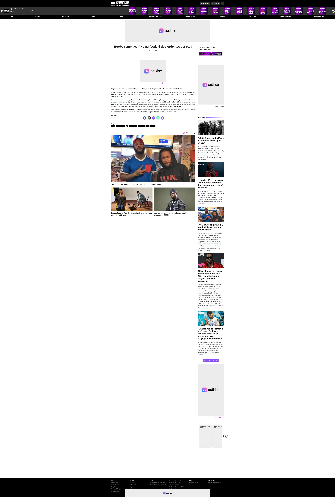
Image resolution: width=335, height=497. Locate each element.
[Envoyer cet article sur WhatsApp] (158, 119)
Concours (252, 16)
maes (147, 126)
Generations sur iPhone (157, 483)
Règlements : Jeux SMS (176, 487)
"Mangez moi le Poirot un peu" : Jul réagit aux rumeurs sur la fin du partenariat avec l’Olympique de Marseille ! (211, 334)
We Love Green (159, 112)
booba (113, 126)
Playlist (113, 487)
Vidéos (222, 16)
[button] (205, 436)
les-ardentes (141, 126)
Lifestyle (122, 16)
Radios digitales (155, 16)
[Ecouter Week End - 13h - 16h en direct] (210, 53)
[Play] (2, 11)
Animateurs (115, 485)
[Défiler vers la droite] (225, 436)
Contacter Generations (214, 483)
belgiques (152, 126)
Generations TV (191, 16)
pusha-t (118, 126)
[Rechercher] (222, 3)
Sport (93, 16)
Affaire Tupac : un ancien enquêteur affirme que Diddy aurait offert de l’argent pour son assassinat (210, 276)
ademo (123, 126)
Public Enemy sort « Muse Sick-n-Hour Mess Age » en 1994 (211, 140)
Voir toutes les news (210, 360)
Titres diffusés (285, 16)
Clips (189, 485)
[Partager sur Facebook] (144, 119)
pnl (127, 126)
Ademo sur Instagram (175, 106)
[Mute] (32, 10)
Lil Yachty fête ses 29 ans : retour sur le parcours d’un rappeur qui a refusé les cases (210, 184)
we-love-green (133, 126)
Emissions (114, 483)
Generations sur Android (158, 485)
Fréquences (319, 16)
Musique (65, 16)
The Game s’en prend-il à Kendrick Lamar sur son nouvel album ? (210, 227)
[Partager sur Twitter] (149, 119)
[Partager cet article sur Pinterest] (153, 119)
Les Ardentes (184, 102)
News (37, 16)
